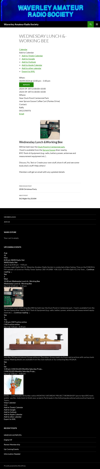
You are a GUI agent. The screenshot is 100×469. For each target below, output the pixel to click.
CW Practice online (12, 324)
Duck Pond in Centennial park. (51, 147)
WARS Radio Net (10, 262)
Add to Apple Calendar (32, 65)
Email (21, 113)
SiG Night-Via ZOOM (27, 197)
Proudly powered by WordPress (15, 466)
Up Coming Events (11, 449)
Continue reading (22, 312)
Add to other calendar (31, 68)
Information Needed (12, 454)
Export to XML (28, 71)
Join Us (7, 222)
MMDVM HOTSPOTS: (13, 435)
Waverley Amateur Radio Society (21, 24)
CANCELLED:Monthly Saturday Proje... (20, 371)
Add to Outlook (29, 62)
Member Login (10, 217)
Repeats (26, 85)
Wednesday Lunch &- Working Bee (18, 283)
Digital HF (8, 440)
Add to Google (28, 59)
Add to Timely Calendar (32, 55)
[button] (26, 52)
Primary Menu (97, 24)
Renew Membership (12, 444)
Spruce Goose (49, 150)
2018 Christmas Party (28, 187)
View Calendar (10, 403)
